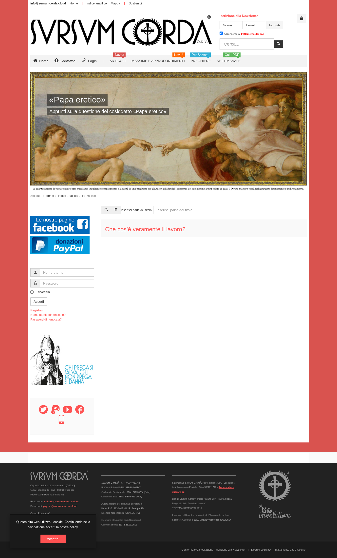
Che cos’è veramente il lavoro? (145, 229)
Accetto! (53, 539)
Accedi (39, 302)
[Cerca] (106, 210)
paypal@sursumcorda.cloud (60, 506)
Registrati (36, 310)
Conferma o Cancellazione (197, 549)
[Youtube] (67, 412)
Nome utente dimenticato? (48, 315)
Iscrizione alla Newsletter (230, 549)
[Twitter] (43, 412)
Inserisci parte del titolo (136, 210)
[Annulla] (116, 210)
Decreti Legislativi (261, 549)
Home (74, 3)
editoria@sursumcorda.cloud (61, 501)
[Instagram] (61, 422)
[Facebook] (79, 412)
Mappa (115, 3)
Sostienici (135, 3)
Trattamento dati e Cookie (290, 549)
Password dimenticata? (46, 319)
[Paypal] (55, 412)
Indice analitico (97, 3)
